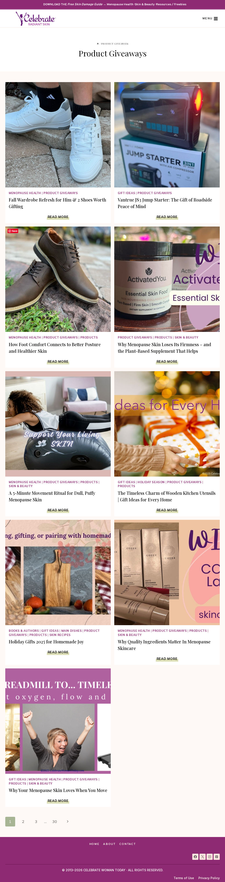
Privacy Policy (209, 878)
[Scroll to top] (213, 870)
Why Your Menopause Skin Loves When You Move (58, 790)
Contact (127, 844)
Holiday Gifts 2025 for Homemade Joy (46, 641)
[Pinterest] (217, 857)
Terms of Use (184, 878)
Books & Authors (24, 630)
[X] (203, 857)
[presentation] (58, 134)
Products (89, 337)
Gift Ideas (126, 193)
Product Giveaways (61, 193)
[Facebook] (195, 857)
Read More (58, 217)
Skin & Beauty (186, 337)
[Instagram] (210, 857)
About (109, 844)
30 (54, 821)
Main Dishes (71, 630)
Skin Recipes (60, 635)
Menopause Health (25, 193)
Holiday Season (151, 482)
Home (94, 844)
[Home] (98, 43)
